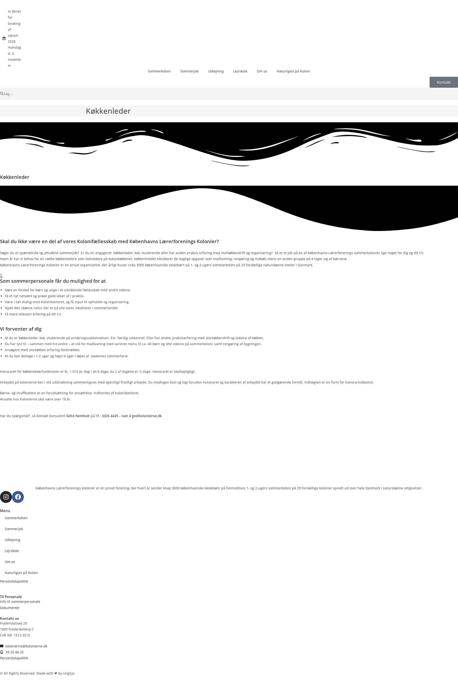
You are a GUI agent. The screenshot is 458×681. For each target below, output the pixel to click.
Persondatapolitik (14, 581)
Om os (262, 71)
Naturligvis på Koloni (293, 71)
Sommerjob (189, 71)
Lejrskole (240, 71)
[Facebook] (18, 497)
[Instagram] (6, 497)
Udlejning (216, 71)
